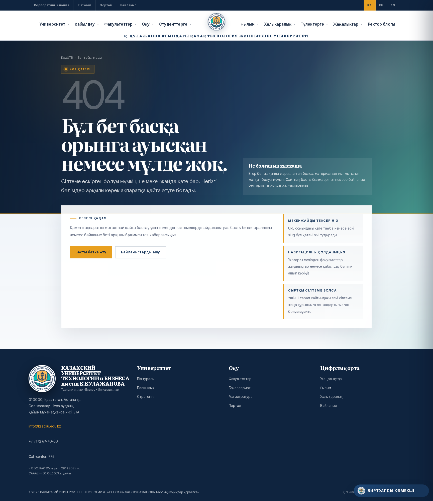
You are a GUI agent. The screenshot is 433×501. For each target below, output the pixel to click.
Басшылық (145, 388)
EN (393, 5)
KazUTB (66, 57)
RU (381, 5)
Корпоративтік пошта (51, 5)
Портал (106, 5)
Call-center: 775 (41, 456)
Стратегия (145, 396)
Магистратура (241, 396)
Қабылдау (85, 24)
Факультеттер (118, 24)
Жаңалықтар (345, 24)
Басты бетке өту (90, 252)
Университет (52, 24)
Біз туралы (146, 379)
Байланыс (128, 5)
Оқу (146, 24)
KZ (369, 5)
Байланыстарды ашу (140, 252)
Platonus (84, 5)
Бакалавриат (240, 388)
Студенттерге (173, 24)
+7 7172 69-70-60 (43, 441)
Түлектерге (312, 24)
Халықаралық (277, 24)
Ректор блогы (381, 24)
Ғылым (248, 24)
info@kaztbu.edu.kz (45, 426)
